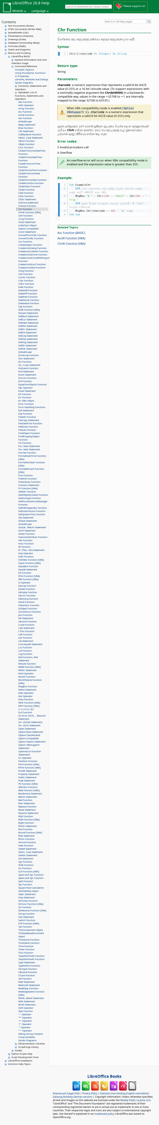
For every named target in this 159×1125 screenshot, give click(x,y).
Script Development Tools (25, 1057)
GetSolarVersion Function (31, 511)
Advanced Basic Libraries (31, 1043)
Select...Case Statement (30, 137)
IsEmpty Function (27, 592)
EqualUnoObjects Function (32, 384)
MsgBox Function (27, 686)
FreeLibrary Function (29, 481)
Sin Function (25, 868)
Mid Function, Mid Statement (28, 659)
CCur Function (25, 147)
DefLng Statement (28, 335)
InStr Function (25, 556)
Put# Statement (26, 780)
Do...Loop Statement (29, 364)
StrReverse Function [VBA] (32, 910)
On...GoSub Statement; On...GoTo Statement (30, 724)
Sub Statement (26, 916)
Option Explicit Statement (31, 741)
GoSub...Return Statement (32, 527)
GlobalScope (25, 121)
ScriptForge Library (28, 1046)
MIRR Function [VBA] (29, 666)
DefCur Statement (27, 319)
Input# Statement (27, 569)
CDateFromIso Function (31, 183)
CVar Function (25, 280)
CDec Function (26, 196)
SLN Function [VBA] (28, 871)
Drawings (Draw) (17, 39)
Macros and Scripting (19, 52)
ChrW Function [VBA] (29, 212)
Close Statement (27, 222)
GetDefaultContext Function (33, 494)
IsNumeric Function (28, 605)
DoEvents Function (28, 368)
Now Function (25, 699)
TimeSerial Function (28, 939)
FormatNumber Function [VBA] (31, 464)
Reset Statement (27, 809)
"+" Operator (25, 1020)
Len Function (25, 637)
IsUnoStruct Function (29, 611)
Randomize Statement (30, 793)
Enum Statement (27, 374)
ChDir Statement (27, 199)
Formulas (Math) (17, 46)
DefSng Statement (28, 342)
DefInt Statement (27, 332)
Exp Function (25, 413)
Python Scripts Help (21, 1053)
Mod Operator (26, 673)
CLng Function (26, 218)
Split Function (25, 881)
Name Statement (27, 689)
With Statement (26, 1001)
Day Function (25, 306)
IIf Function (24, 546)
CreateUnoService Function (32, 254)
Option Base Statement (30, 731)
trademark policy (104, 1113)
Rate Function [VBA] (29, 790)
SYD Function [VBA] (28, 923)
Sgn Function (25, 861)
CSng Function (26, 270)
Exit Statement (26, 410)
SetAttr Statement (27, 855)
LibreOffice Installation (20, 1060)
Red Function (25, 800)
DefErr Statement (27, 329)
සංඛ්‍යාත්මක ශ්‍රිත (26, 709)
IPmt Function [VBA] (29, 575)
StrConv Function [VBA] (30, 903)
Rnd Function (25, 829)
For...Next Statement (29, 446)
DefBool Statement (28, 316)
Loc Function (25, 647)
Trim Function (25, 952)
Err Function (24, 397)
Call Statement (26, 131)
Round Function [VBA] (30, 832)
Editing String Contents (30, 1033)
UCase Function (26, 975)
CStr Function (25, 274)
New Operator (26, 692)
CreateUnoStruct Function (32, 264)
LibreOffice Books (104, 1076)
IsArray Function (27, 585)
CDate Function (26, 189)
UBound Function (27, 972)
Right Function (26, 822)
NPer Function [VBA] (29, 702)
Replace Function (27, 806)
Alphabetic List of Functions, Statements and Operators (29, 95)
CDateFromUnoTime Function (29, 165)
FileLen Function (27, 429)
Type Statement (26, 962)
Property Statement (28, 774)
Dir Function (25, 361)
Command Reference (26, 66)
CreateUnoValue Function (31, 267)
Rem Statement (26, 803)
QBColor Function (27, 787)
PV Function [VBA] (28, 783)
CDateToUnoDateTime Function (30, 159)
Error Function (26, 403)
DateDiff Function (27, 293)
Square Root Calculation (31, 887)
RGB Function (25, 816)
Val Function (25, 978)
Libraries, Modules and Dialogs (31, 79)
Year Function (25, 1011)
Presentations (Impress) (20, 35)
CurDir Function (26, 277)
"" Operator (24, 1027)
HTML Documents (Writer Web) (24, 29)
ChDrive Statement (28, 202)
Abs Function (25, 101)
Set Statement (25, 858)
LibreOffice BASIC (20, 56)
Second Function (27, 842)
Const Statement (27, 231)
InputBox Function (28, 566)
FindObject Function (29, 433)
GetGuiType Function (29, 498)
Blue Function (25, 127)
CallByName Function (29, 134)
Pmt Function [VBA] (28, 764)
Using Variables (26, 1037)
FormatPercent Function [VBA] (31, 470)
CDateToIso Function (29, 186)
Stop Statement (26, 897)
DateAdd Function (28, 290)
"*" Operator (25, 1017)
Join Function (25, 614)
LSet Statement (26, 627)
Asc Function (25, 111)
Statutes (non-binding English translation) (124, 1093)
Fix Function (24, 442)
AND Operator (26, 105)
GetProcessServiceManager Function (33, 503)
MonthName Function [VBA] (30, 681)
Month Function (26, 676)
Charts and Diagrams (19, 49)
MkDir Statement (27, 670)
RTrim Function (26, 839)
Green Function (26, 533)
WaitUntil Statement (29, 985)
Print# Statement (27, 770)
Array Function (26, 108)
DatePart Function (28, 296)
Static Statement (27, 894)
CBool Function (26, 140)
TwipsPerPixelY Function (31, 959)
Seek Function (25, 845)
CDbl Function (25, 192)
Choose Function (27, 205)
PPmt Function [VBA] (29, 767)
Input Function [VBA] (29, 563)
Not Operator (25, 696)
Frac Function (25, 475)
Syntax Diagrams (24, 82)
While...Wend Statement (31, 998)
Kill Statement (25, 618)
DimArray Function (28, 355)
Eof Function (25, 381)
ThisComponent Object (30, 929)
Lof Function (25, 650)
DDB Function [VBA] (29, 309)
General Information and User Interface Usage (29, 61)
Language (39, 11)
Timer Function (26, 949)
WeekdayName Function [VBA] (31, 993)
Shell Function (25, 864)
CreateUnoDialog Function (32, 248)
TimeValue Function (28, 942)
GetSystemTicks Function (31, 514)
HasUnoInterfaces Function (32, 537)
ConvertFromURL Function (32, 235)
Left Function (25, 634)
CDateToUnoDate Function (32, 179)
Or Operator (25, 757)
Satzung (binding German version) (72, 1096)
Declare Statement (28, 312)
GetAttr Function (27, 491)
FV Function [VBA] (28, 488)
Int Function (24, 572)
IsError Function (27, 595)
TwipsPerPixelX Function (31, 955)
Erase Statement (27, 390)
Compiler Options (24, 69)
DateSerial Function (28, 300)
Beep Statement (26, 124)
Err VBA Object (26, 400)
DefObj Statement (27, 338)
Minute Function (27, 663)
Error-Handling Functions (31, 407)
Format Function (27, 452)
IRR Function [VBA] (28, 579)
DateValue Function (28, 303)
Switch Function (26, 920)
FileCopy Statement (28, 420)
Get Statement (26, 517)
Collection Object (27, 225)
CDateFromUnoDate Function (29, 175)
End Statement (26, 371)
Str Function (24, 907)
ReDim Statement (27, 796)
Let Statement (25, 640)
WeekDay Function (28, 988)
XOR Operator (25, 1007)
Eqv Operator (25, 387)
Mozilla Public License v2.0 (135, 1100)
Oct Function (25, 712)
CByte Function (26, 144)
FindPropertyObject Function (28, 438)
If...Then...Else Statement (31, 550)
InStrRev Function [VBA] (31, 559)
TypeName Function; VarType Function (29, 967)
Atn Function (25, 118)
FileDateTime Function (30, 423)
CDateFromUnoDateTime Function (31, 152)
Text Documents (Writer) (21, 25)
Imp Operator (25, 553)
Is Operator (24, 582)
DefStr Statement (27, 345)
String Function (26, 913)
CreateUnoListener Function (33, 251)
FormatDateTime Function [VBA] (32, 457)
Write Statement (27, 1004)
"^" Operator (25, 1030)
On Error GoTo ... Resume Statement (31, 717)
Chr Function (25, 209)
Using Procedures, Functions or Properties (30, 74)
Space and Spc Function (30, 874)
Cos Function (25, 241)
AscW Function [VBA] (71, 238)
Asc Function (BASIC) (71, 233)
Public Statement (27, 777)
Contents (9, 21)
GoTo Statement (26, 530)
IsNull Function (26, 601)
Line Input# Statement (30, 644)
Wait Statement (26, 981)
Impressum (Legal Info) (66, 1093)
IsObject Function (27, 608)
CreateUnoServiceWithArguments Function (33, 259)
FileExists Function (28, 426)
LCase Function (26, 624)
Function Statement (28, 485)
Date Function (25, 287)
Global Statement (27, 520)
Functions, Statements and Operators (30, 87)
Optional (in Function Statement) (29, 753)
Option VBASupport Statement (28, 746)
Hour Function (26, 543)
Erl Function (24, 394)
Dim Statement (26, 358)
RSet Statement (26, 835)
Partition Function (27, 761)
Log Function (25, 653)
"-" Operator (24, 1014)
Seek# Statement (27, 848)
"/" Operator (25, 1024)
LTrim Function (26, 631)
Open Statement (27, 728)
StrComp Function (28, 900)
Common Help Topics (19, 1063)
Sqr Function (25, 884)
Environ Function (27, 377)
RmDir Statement (27, 826)
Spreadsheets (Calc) (18, 32)
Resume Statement (28, 813)
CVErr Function (26, 283)
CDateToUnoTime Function (32, 170)
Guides (18, 1050)
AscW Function (26, 114)
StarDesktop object (28, 890)
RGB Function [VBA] (29, 819)
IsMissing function (28, 598)
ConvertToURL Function (30, 238)
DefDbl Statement (27, 325)
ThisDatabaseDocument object (31, 935)
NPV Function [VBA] (28, 705)
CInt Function (25, 215)
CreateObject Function (30, 244)
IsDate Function (26, 588)
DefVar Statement (27, 348)
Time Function (26, 946)
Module (17, 11)
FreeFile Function (27, 478)
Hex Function (25, 540)
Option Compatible (28, 228)
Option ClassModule (29, 735)
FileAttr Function (27, 416)
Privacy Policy (90, 1093)
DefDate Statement (28, 322)
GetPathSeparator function (32, 507)
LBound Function (27, 621)
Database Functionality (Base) (24, 42)
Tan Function (25, 926)
